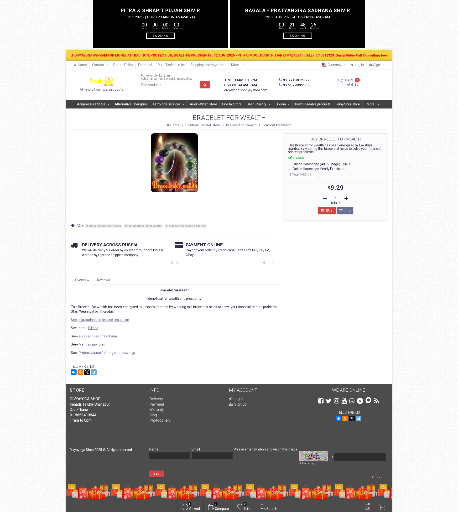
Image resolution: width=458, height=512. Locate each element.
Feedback (145, 65)
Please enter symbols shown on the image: (266, 449)
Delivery (156, 399)
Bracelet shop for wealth (105, 226)
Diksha (281, 104)
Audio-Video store (203, 104)
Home (82, 65)
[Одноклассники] (80, 372)
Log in (359, 65)
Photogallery (160, 420)
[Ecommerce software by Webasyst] (380, 477)
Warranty (156, 409)
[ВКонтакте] (74, 372)
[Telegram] (94, 372)
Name (153, 449)
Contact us (100, 65)
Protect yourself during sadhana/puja (107, 353)
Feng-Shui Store (348, 104)
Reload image (307, 463)
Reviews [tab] (103, 280)
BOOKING (160, 35)
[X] (87, 372)
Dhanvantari (155, 78)
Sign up (379, 65)
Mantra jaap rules (92, 344)
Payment (156, 404)
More (235, 65)
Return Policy (123, 65)
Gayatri (168, 78)
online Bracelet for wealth (144, 226)
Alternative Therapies (131, 104)
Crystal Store (232, 104)
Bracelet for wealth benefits (187, 226)
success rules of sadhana (98, 336)
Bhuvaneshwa (183, 78)
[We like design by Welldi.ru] (372, 477)
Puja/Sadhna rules (172, 65)
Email (196, 449)
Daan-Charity (256, 104)
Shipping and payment (207, 65)
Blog (153, 415)
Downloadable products (313, 104)
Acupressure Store (91, 104)
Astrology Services (166, 104)
